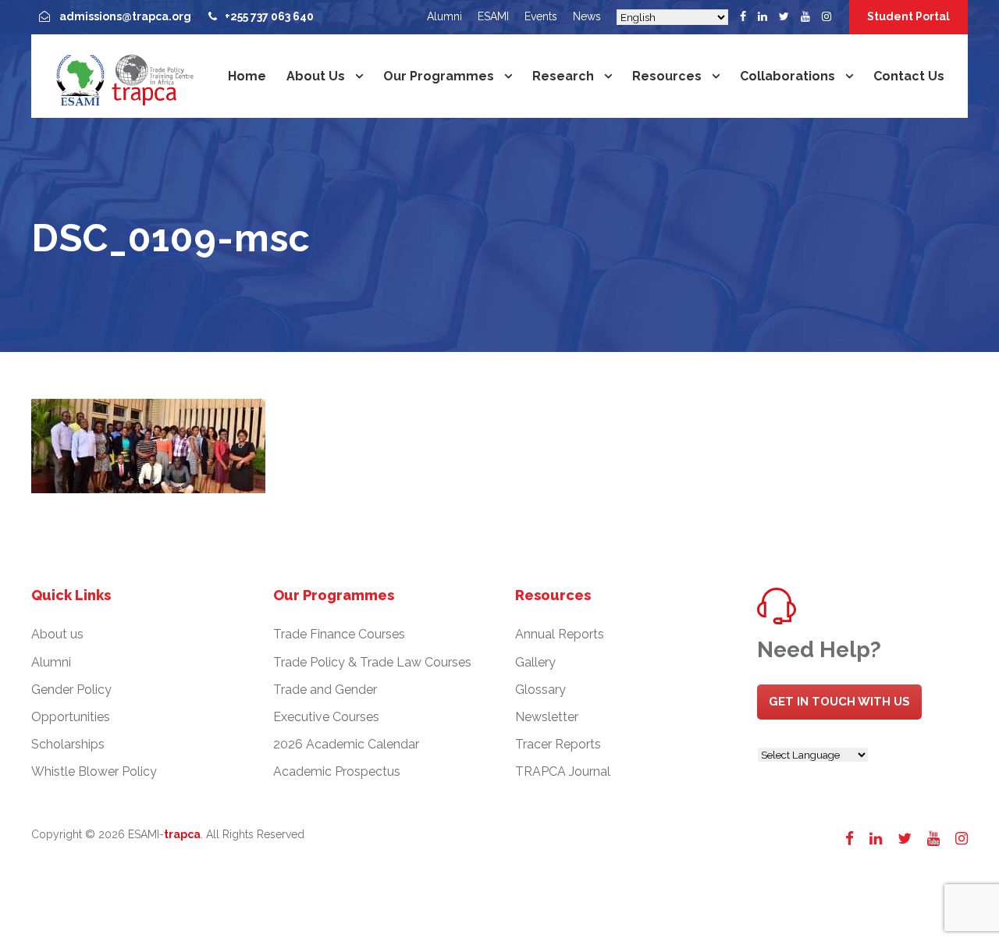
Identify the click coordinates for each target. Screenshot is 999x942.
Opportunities (70, 716)
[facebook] (743, 16)
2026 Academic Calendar (346, 744)
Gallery (535, 662)
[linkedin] (762, 16)
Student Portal (908, 16)
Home (247, 76)
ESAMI (493, 16)
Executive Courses (326, 716)
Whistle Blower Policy (94, 771)
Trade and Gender (325, 689)
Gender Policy (71, 689)
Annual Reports (559, 634)
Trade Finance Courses (339, 634)
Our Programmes (438, 76)
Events (540, 16)
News (587, 16)
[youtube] (805, 16)
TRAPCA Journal (562, 771)
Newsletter (546, 716)
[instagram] (826, 16)
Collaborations (787, 76)
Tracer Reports (558, 744)
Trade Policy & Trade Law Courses (372, 662)
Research (563, 76)
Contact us (908, 76)
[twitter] (784, 16)
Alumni (444, 16)
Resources (667, 76)
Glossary (540, 689)
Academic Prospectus (336, 771)
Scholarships (68, 744)
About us (315, 76)
